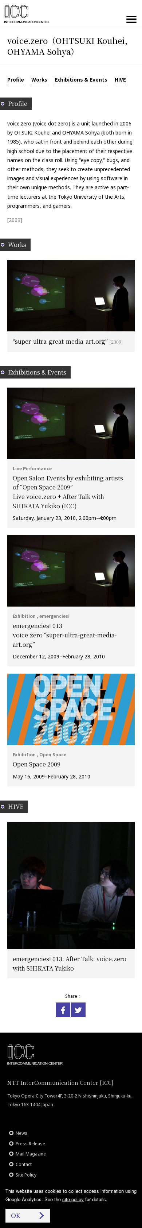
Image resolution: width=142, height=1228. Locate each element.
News (21, 1133)
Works (39, 79)
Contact (24, 1164)
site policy (73, 1199)
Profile (15, 79)
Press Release (30, 1144)
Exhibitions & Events (81, 79)
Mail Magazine (31, 1154)
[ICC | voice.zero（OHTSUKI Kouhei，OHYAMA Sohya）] (63, 1009)
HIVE (120, 79)
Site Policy (26, 1175)
